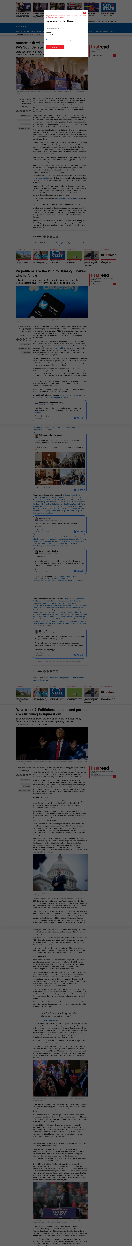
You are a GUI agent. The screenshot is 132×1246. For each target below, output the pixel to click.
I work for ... (50, 32)
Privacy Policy (50, 53)
